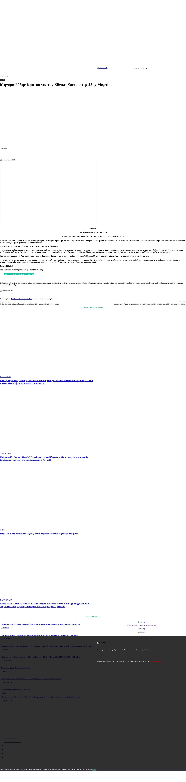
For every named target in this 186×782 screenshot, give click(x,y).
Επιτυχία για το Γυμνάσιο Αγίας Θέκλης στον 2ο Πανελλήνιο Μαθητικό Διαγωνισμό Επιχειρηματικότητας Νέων (150, 304)
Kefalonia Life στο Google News (21, 299)
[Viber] (121, 154)
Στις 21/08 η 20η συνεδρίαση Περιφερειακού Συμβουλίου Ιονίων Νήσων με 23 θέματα (39, 533)
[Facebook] (58, 154)
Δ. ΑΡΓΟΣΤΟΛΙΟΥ (6, 453)
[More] (127, 154)
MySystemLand (156, 661)
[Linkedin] (86, 154)
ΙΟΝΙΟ (2, 530)
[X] (65, 154)
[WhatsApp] (79, 154)
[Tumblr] (107, 154)
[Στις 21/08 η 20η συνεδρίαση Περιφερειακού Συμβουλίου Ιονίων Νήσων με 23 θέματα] (46, 498)
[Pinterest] (72, 154)
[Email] (93, 154)
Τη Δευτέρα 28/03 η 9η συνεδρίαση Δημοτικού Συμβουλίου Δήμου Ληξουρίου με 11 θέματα (29, 304)
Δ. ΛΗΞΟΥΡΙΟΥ (5, 377)
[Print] (100, 154)
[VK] (114, 154)
